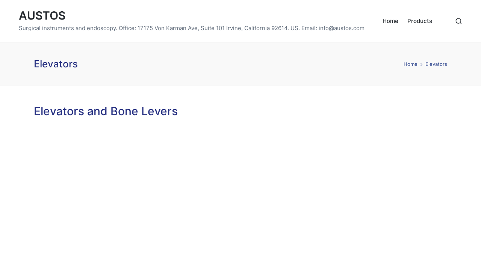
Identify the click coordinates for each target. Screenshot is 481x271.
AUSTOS (42, 15)
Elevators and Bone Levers (106, 111)
